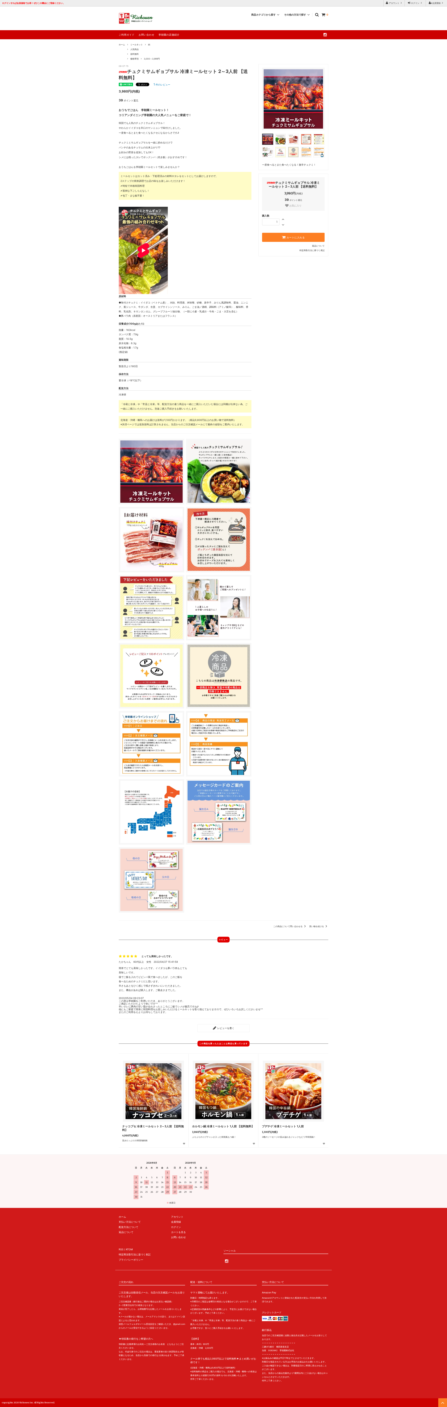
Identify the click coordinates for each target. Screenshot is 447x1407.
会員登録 (436, 3)
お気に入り (295, 205)
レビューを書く (225, 1028)
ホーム (122, 44)
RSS (121, 1249)
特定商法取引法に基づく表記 (135, 1254)
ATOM (129, 1249)
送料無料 (134, 54)
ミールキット (136, 44)
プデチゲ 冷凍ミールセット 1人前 (283, 1126)
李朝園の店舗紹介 (169, 34)
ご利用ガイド (126, 34)
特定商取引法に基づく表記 (312, 250)
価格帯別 (134, 58)
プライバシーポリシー (131, 1259)
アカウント (394, 3)
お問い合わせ (146, 34)
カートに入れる (295, 237)
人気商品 (134, 49)
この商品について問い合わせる (288, 926)
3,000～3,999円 (152, 58)
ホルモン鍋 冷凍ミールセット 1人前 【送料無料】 (223, 1126)
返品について (318, 245)
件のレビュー (161, 84)
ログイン (415, 3)
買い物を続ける (316, 926)
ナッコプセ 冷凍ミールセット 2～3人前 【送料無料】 (153, 1128)
